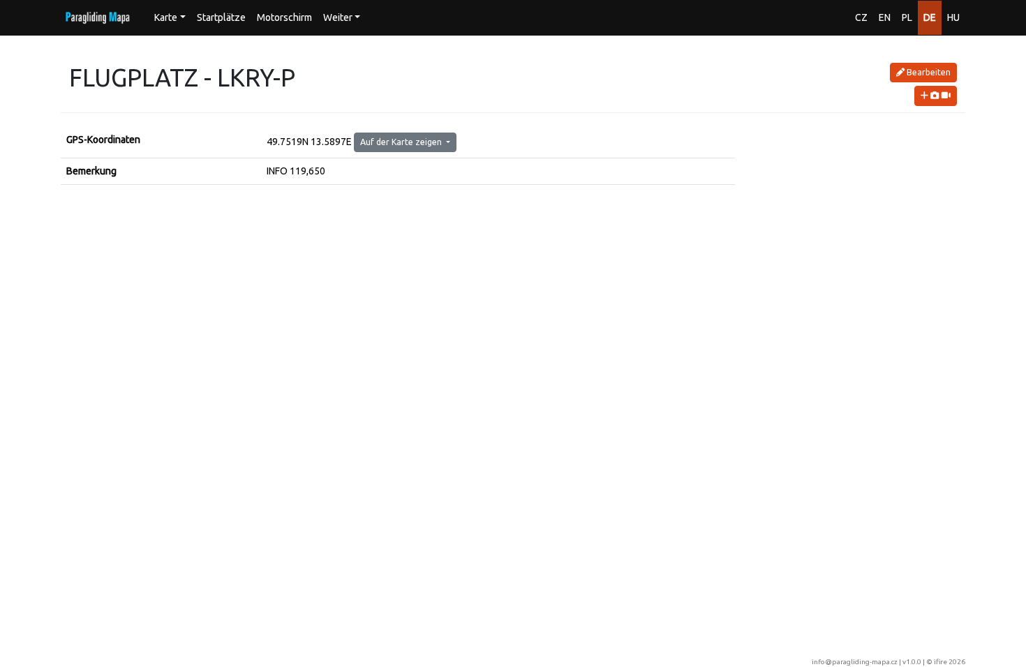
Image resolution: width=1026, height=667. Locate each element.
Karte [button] (165, 17)
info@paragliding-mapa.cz (855, 662)
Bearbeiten (928, 72)
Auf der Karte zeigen (402, 142)
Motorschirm (284, 17)
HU (953, 17)
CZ (861, 17)
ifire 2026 (949, 662)
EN (885, 17)
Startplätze (221, 17)
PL (907, 17)
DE (929, 17)
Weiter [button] (337, 17)
